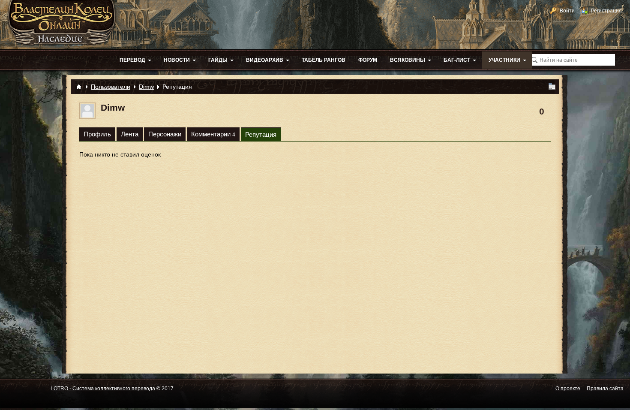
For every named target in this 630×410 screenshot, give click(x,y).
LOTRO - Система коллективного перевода (103, 389)
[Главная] (78, 86)
